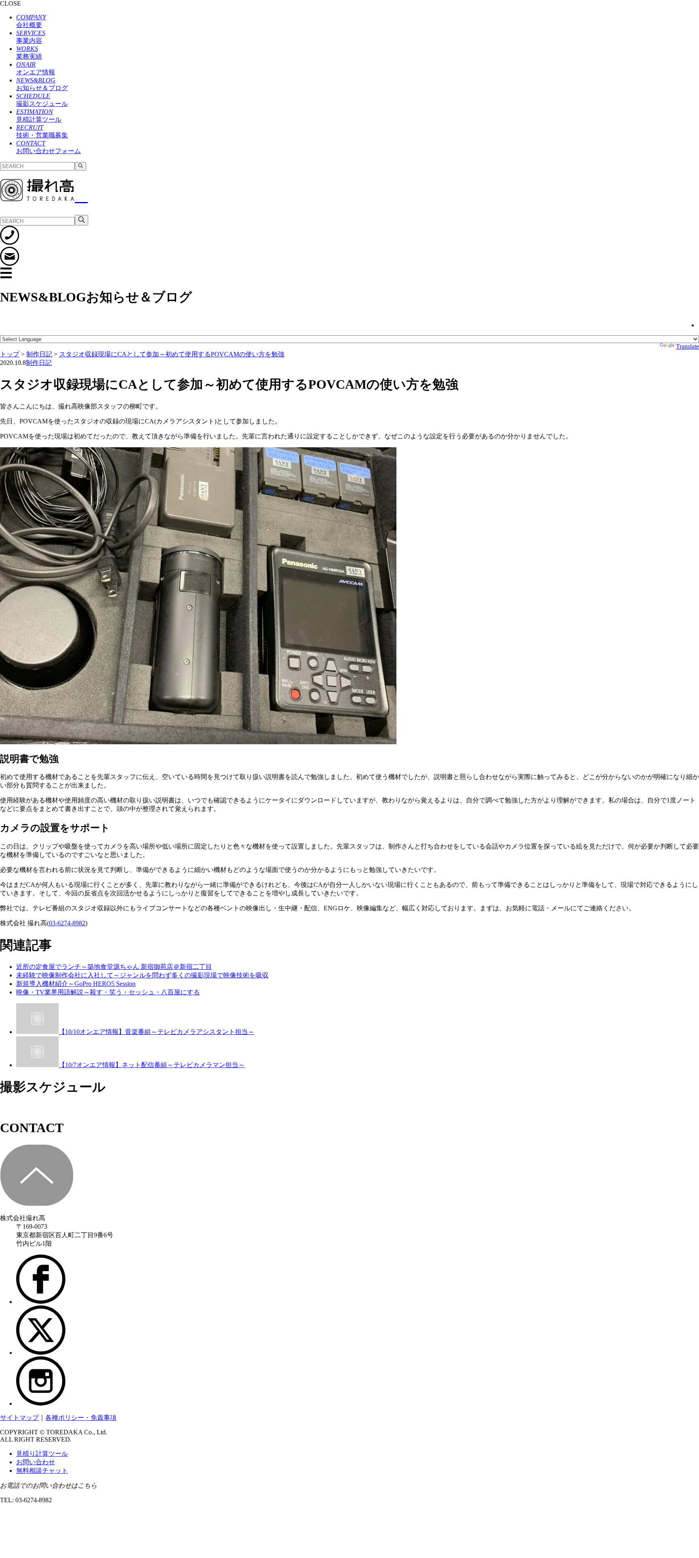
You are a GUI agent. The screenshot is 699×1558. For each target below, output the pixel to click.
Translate (687, 346)
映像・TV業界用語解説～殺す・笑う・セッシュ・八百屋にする (108, 992)
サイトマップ (19, 1417)
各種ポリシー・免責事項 (80, 1417)
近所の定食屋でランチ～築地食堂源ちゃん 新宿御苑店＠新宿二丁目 (114, 966)
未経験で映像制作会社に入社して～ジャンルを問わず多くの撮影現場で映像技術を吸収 (142, 975)
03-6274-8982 (67, 923)
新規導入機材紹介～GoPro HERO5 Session (76, 983)
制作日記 (39, 362)
